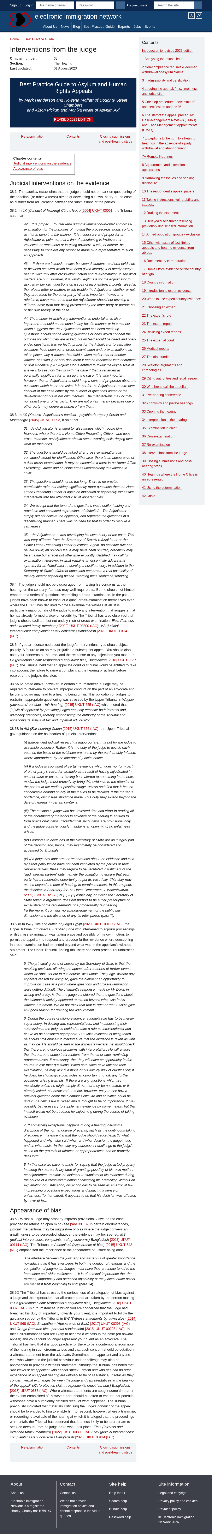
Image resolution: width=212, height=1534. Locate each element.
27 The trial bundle (156, 357)
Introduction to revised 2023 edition (167, 50)
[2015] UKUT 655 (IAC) (82, 705)
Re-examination (33, 136)
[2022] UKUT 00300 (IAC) (78, 626)
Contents (73, 136)
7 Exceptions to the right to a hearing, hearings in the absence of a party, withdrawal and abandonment (169, 143)
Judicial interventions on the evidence (42, 163)
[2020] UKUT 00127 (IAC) (103, 924)
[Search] (198, 5)
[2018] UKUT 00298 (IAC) (105, 1329)
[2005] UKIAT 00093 (44, 420)
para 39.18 (78, 1224)
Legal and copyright (172, 1493)
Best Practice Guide (98, 27)
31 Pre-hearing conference (161, 395)
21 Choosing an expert (158, 307)
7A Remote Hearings (157, 156)
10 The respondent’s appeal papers (168, 191)
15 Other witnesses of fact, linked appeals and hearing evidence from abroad (168, 247)
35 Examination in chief (159, 428)
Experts (124, 27)
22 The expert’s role (156, 315)
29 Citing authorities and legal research (171, 378)
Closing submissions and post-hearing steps (115, 139)
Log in (29, 5)
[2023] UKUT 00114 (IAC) (94, 1437)
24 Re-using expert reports (161, 332)
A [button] (191, 15)
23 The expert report (157, 324)
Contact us (68, 1493)
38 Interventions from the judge (164, 453)
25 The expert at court (158, 340)
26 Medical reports (155, 348)
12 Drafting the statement (160, 213)
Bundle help (118, 1509)
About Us (50, 27)
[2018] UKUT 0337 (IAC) (29, 1391)
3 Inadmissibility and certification (166, 80)
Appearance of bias (28, 169)
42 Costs (148, 496)
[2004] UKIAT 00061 (97, 211)
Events (150, 27)
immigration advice (74, 1506)
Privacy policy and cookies (178, 1501)
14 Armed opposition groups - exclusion (171, 234)
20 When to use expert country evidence (171, 299)
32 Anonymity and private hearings (167, 403)
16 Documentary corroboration (164, 261)
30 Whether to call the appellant (165, 386)
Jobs (137, 27)
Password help (120, 1517)
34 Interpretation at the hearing (164, 420)
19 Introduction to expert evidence (167, 290)
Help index (117, 1493)
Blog (76, 27)
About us (17, 1493)
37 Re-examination (156, 444)
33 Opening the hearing (159, 411)
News (65, 27)
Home (14, 39)
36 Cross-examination (158, 436)
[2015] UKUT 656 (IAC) (81, 729)
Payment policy (169, 1509)
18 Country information (158, 282)
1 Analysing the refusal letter (162, 59)
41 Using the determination (162, 487)
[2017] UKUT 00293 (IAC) (110, 1324)
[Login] (120, 5)
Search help (118, 1501)
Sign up (15, 5)
